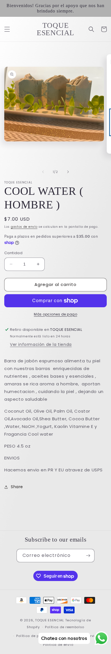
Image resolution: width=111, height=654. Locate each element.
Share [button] (17, 487)
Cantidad (13, 253)
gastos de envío (24, 227)
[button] (7, 29)
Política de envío (58, 644)
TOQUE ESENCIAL (49, 620)
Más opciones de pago (55, 314)
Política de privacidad (36, 636)
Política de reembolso (64, 627)
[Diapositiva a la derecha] (68, 172)
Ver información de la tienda (41, 344)
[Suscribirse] (88, 555)
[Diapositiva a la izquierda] (43, 172)
